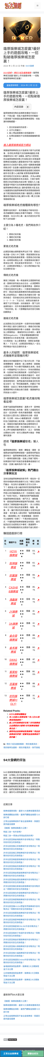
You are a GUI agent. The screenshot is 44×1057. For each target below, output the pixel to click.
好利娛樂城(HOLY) (13, 700)
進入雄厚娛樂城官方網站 (17, 144)
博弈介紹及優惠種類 (22, 73)
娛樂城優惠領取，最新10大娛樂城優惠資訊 (21, 811)
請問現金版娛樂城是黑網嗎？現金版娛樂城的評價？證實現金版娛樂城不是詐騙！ (24, 734)
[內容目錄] (27, 106)
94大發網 (7, 73)
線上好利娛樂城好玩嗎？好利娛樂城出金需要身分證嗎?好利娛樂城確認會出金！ (24, 726)
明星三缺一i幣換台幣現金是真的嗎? (18, 836)
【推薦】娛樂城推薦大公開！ (15, 828)
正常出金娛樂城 (11, 1053)
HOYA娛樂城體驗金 (17, 714)
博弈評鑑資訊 (24, 747)
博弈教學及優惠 (10, 747)
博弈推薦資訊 (31, 744)
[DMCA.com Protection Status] (10, 1040)
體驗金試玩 (33, 1053)
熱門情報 (36, 747)
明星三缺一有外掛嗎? (12, 832)
